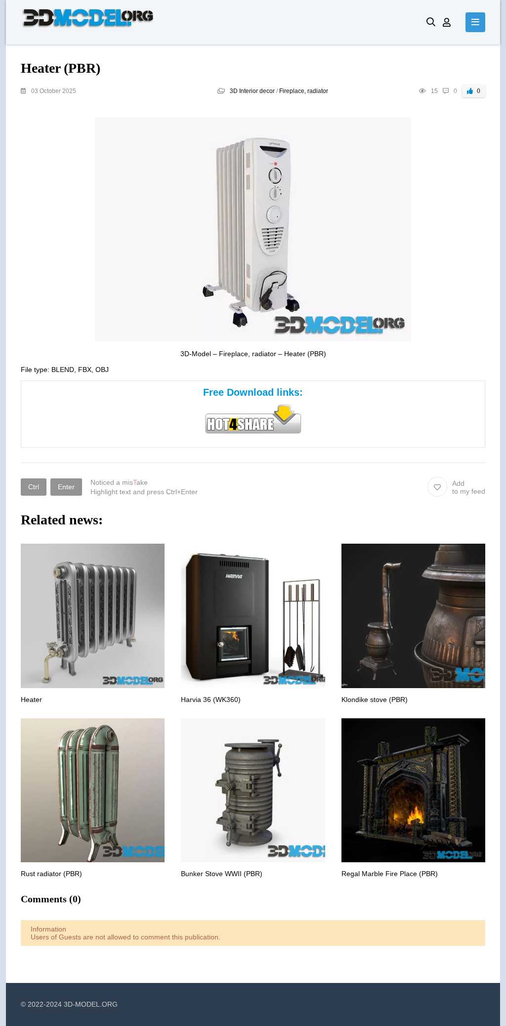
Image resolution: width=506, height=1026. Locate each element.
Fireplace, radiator (303, 91)
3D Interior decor (252, 91)
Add (468, 487)
